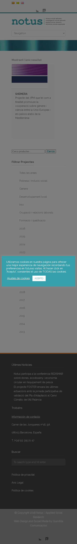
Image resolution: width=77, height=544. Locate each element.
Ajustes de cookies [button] (18, 278)
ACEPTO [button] (39, 278)
